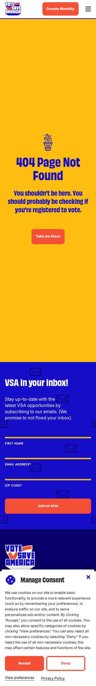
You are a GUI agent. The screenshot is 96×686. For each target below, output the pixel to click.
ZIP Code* (13, 485)
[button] (88, 577)
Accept (24, 663)
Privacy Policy (53, 678)
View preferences (19, 677)
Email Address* (18, 464)
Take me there (48, 236)
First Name (14, 443)
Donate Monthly (60, 8)
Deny (66, 663)
